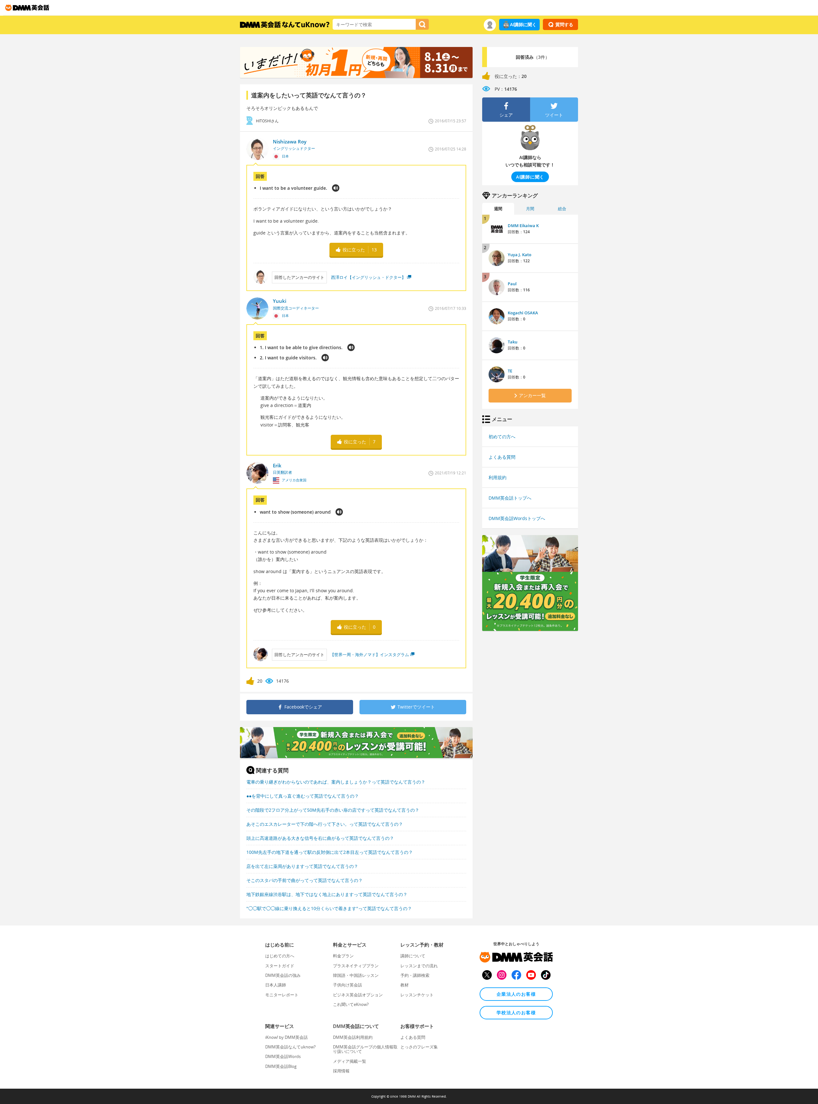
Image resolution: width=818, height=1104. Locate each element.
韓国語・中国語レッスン (356, 975)
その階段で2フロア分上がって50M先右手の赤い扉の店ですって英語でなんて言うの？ (332, 810)
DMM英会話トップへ (510, 498)
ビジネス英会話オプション (358, 995)
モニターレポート (281, 995)
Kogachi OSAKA (523, 313)
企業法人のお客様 (516, 994)
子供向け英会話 (347, 985)
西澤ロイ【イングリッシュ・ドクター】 (368, 277)
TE (510, 371)
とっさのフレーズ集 (419, 1047)
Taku (512, 342)
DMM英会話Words (283, 1056)
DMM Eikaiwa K (523, 225)
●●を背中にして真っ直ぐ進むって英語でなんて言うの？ (302, 796)
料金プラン (343, 956)
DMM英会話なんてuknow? (290, 1047)
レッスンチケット (417, 995)
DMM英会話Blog (281, 1066)
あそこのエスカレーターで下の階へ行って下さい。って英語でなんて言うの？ (324, 824)
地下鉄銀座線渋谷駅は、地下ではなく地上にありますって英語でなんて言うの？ (326, 894)
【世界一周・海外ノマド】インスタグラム (369, 654)
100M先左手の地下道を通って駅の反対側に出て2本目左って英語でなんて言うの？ (329, 852)
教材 (404, 985)
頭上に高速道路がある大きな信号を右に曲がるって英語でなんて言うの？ (320, 838)
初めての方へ (502, 436)
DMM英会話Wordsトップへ (517, 518)
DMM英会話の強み (283, 975)
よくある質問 (502, 457)
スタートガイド (279, 966)
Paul (512, 284)
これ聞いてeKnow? (351, 1004)
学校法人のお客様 (516, 1012)
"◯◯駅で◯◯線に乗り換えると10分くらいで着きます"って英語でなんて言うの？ (329, 908)
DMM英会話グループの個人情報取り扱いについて (365, 1049)
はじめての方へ (279, 956)
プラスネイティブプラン (356, 966)
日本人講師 (275, 985)
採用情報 (341, 1071)
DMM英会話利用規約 (353, 1037)
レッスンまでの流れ (419, 966)
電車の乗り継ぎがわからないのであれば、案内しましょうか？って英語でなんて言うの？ (335, 782)
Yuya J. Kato (519, 254)
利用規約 (497, 477)
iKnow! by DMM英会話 (286, 1037)
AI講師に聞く (523, 24)
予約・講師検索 (414, 975)
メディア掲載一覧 (349, 1061)
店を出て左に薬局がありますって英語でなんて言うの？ (302, 866)
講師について (412, 956)
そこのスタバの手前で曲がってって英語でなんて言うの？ (304, 880)
